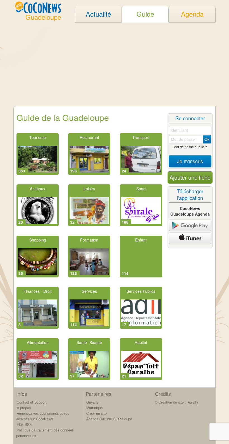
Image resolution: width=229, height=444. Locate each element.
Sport (141, 188)
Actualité (98, 14)
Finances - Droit (37, 291)
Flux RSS (24, 424)
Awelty (193, 402)
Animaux (37, 188)
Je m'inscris (190, 161)
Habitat (141, 342)
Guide (145, 14)
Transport (140, 137)
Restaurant (89, 137)
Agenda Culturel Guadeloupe (109, 418)
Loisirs (89, 188)
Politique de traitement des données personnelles (45, 433)
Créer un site (96, 413)
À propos (24, 407)
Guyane (92, 402)
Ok (206, 139)
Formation (89, 240)
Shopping (37, 240)
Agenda (192, 14)
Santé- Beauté (89, 342)
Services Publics (141, 291)
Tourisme (37, 137)
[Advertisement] (114, 64)
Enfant (141, 240)
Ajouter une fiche (190, 177)
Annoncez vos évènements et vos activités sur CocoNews (42, 416)
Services (89, 291)
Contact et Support (32, 402)
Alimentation (38, 342)
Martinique (94, 407)
